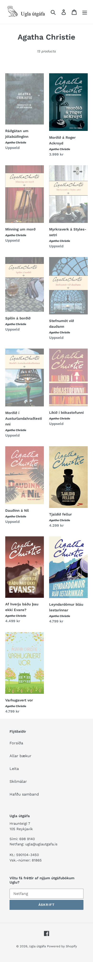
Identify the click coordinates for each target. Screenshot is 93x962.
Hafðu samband (24, 794)
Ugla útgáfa (37, 946)
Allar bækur (20, 756)
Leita (14, 768)
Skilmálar (18, 781)
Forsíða (16, 743)
